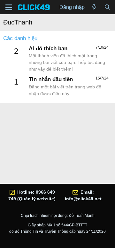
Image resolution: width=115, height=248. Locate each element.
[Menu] (8, 7)
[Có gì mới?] (94, 7)
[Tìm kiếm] (107, 7)
